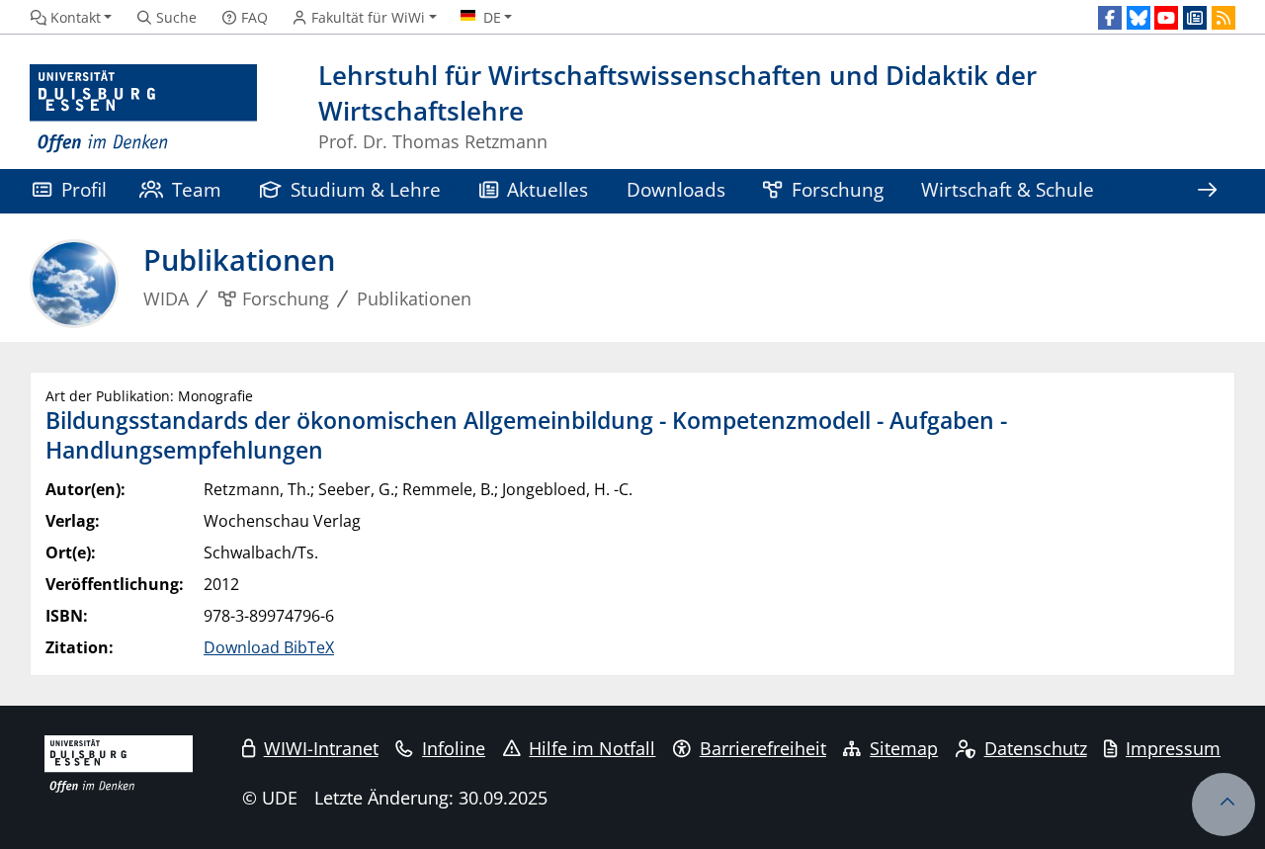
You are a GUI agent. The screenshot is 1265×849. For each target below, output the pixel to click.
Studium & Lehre (366, 189)
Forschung (838, 189)
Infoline (453, 748)
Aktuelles (547, 189)
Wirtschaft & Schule (1007, 189)
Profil (84, 189)
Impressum (1173, 748)
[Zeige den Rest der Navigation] (1206, 191)
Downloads (676, 189)
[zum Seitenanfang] (1223, 804)
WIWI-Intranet (321, 748)
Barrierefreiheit (763, 748)
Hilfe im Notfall (592, 748)
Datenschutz (1035, 748)
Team (196, 189)
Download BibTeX (269, 647)
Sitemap (904, 748)
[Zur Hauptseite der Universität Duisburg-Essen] (143, 109)
